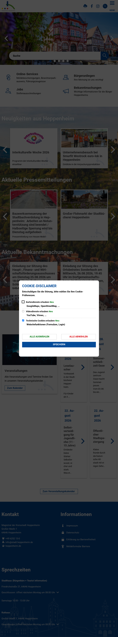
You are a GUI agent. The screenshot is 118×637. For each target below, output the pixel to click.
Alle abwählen (78, 336)
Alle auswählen (39, 336)
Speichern (59, 344)
